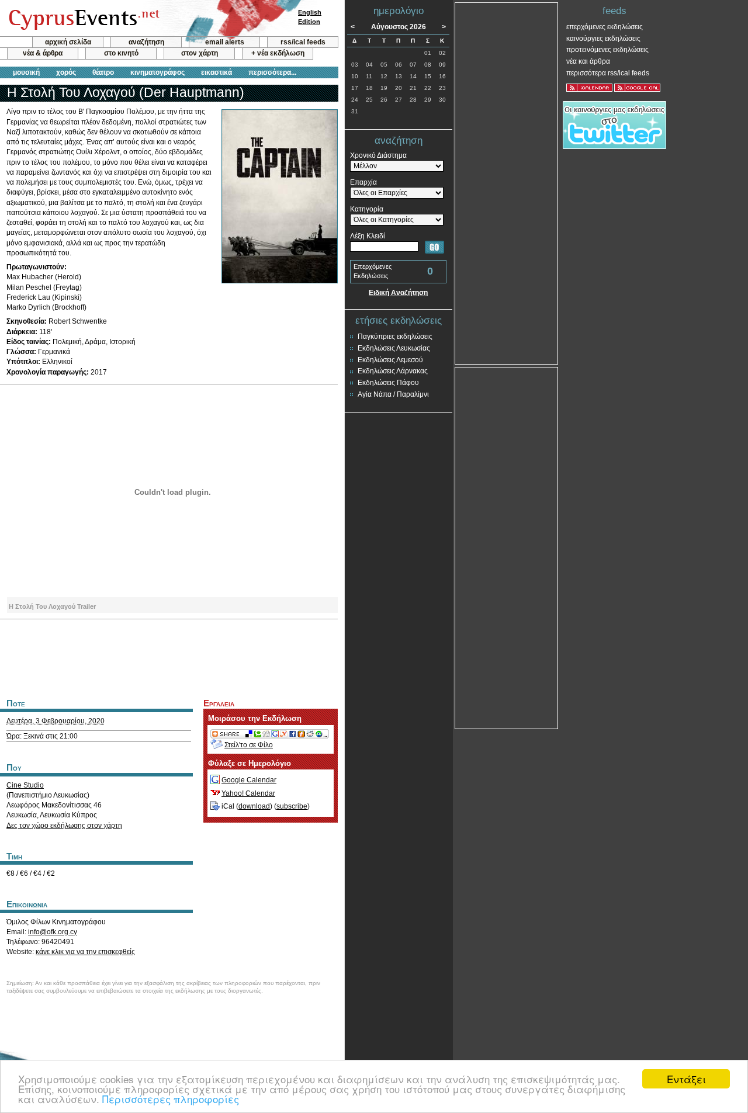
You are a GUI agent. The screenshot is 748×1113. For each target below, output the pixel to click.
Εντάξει (686, 1079)
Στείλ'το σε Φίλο (248, 745)
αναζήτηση (146, 42)
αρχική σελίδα (68, 42)
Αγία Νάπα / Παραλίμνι (393, 394)
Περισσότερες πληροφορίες (170, 1098)
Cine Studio (25, 785)
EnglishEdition (309, 17)
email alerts (224, 42)
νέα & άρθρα (43, 53)
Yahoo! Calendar (248, 793)
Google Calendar (248, 780)
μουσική (26, 72)
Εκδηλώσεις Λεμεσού (390, 360)
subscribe (291, 806)
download (254, 806)
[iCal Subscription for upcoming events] (589, 88)
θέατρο (103, 72)
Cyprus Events (82, 18)
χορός (66, 72)
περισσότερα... (272, 72)
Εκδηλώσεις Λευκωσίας (394, 348)
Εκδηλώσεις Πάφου (388, 383)
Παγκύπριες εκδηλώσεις (395, 336)
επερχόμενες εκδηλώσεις (604, 27)
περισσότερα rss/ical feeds (607, 73)
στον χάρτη (199, 53)
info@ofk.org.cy (52, 932)
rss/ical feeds (302, 42)
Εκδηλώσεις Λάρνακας (393, 371)
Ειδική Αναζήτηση (398, 293)
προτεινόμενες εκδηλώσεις (607, 50)
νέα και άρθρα (588, 61)
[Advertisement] (169, 657)
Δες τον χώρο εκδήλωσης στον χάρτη (64, 825)
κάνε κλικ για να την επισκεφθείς (85, 952)
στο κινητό (121, 53)
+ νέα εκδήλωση (277, 53)
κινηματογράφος (157, 72)
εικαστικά (216, 72)
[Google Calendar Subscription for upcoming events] (637, 88)
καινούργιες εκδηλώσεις (603, 38)
